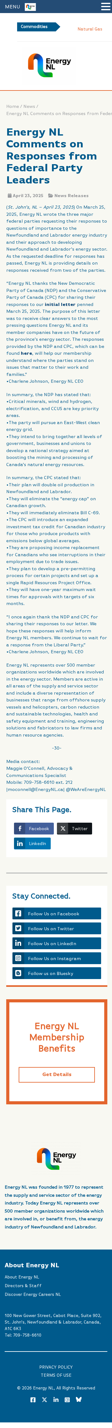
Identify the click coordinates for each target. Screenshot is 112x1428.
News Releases (71, 196)
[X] (44, 1401)
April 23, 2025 (28, 196)
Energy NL (43, 1388)
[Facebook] (32, 1400)
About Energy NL (22, 1277)
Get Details (57, 1074)
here (26, 353)
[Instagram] (67, 1400)
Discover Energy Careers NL (33, 1294)
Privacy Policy (56, 1367)
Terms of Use (56, 1375)
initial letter (60, 304)
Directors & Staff (23, 1286)
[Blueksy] (79, 1400)
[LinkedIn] (56, 1400)
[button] (105, 7)
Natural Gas (89, 29)
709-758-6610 (27, 1335)
